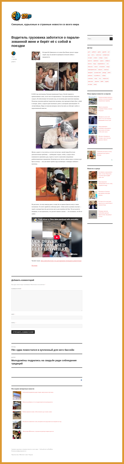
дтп (109, 52)
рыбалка (90, 75)
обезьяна (90, 66)
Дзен (26, 454)
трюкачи (97, 81)
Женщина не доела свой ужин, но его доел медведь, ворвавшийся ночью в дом (104, 118)
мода (94, 63)
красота (90, 60)
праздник (90, 72)
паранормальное (92, 69)
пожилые (106, 69)
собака (104, 75)
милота (90, 63)
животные (98, 55)
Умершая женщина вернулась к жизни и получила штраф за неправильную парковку (105, 99)
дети (89, 52)
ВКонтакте (22, 454)
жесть (92, 55)
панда (107, 66)
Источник (34, 265)
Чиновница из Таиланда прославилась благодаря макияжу (104, 193)
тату (100, 78)
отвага (96, 66)
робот (109, 72)
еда (89, 55)
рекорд (104, 72)
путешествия (97, 72)
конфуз (101, 58)
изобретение (106, 55)
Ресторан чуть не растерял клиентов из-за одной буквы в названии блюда (105, 203)
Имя (13, 314)
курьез (102, 60)
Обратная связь (15, 454)
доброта (13, 61)
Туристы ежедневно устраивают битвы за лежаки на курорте (105, 108)
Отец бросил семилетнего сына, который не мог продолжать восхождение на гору (42, 421)
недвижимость (101, 63)
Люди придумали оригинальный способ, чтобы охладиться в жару (105, 183)
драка (99, 52)
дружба (104, 52)
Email (13, 322)
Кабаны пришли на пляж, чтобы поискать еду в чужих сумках (37, 411)
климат (95, 58)
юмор (95, 84)
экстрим (90, 84)
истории (90, 58)
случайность (97, 75)
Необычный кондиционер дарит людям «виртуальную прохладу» (38, 392)
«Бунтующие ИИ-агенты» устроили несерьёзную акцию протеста (38, 431)
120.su (13, 57)
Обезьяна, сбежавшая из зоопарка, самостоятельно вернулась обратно (104, 138)
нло (108, 63)
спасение (90, 78)
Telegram (31, 454)
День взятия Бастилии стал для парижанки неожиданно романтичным (61, 261)
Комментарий (16, 288)
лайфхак (107, 60)
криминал (96, 60)
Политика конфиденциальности (18, 451)
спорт (95, 78)
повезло (100, 69)
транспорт (90, 81)
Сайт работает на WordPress (46, 449)
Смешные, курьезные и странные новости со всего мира (45, 24)
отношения (102, 66)
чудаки (106, 81)
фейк (102, 81)
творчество (105, 78)
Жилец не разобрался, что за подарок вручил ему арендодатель (38, 402)
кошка (105, 58)
